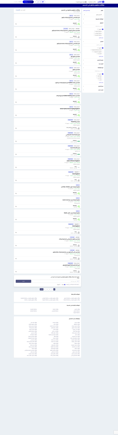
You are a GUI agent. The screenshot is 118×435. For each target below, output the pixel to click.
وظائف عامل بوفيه (54, 345)
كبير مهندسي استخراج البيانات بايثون (71, 17)
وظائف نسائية (34, 348)
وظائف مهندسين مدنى (75, 355)
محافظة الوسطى (55, 311)
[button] (91, 2)
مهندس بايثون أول (75, 56)
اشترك (23, 281)
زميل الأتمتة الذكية (75, 147)
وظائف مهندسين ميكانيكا (53, 334)
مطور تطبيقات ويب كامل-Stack (72, 213)
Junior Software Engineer (73, 161)
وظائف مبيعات (55, 338)
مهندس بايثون (76, 69)
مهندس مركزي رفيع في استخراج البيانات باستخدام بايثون (66, 30)
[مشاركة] (16, 24)
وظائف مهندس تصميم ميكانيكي (31, 350)
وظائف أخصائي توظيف (75, 341)
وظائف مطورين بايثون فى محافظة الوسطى (50, 298)
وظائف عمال (77, 334)
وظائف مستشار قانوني (32, 331)
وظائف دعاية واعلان (54, 327)
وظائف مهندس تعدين (76, 353)
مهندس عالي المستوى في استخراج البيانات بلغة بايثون (66, 252)
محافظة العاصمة (33, 309)
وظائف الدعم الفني (54, 352)
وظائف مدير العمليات (76, 346)
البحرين (16, 1)
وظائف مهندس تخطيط (32, 336)
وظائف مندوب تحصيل (33, 343)
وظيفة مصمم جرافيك (33, 326)
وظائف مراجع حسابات (76, 333)
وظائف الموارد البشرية (75, 339)
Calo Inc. (75, 140)
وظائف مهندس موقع (54, 350)
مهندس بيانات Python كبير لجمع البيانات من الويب (67, 82)
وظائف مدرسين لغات (76, 350)
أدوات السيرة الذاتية (81, 2)
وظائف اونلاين (55, 343)
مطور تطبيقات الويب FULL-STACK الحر (70, 187)
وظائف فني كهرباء (76, 329)
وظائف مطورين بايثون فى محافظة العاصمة (29, 298)
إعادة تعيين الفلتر (86, 10)
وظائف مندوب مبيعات (76, 326)
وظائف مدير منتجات (54, 339)
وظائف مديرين (77, 322)
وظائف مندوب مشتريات (75, 345)
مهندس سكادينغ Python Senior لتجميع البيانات (68, 95)
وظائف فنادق (55, 329)
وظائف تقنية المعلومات (32, 338)
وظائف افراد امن (34, 322)
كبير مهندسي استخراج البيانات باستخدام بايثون (68, 43)
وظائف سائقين (77, 343)
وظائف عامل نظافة (54, 333)
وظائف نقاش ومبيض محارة (32, 341)
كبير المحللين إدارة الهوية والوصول (71, 265)
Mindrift (75, 23)
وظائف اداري (56, 324)
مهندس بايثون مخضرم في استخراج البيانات (69, 239)
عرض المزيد (101, 37)
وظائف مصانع (77, 348)
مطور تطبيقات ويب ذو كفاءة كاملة (71, 200)
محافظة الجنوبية (77, 312)
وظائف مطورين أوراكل (33, 324)
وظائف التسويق (77, 324)
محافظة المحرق (77, 311)
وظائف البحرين (77, 309)
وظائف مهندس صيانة (33, 346)
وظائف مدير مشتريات (76, 336)
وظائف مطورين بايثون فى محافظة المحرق (72, 298)
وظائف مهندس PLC (54, 355)
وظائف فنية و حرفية (33, 329)
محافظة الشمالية (33, 311)
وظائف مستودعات (33, 334)
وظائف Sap (56, 336)
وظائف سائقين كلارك (54, 353)
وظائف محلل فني (33, 339)
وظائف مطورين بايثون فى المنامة (30, 299)
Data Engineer (76, 174)
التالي (42, 289)
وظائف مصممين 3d (33, 327)
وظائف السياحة (55, 322)
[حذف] (84, 14)
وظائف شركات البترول (76, 327)
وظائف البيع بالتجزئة (54, 348)
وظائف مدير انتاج (34, 352)
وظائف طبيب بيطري (76, 352)
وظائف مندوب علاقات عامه (32, 355)
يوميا (63, 284)
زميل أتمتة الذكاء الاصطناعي (73, 134)
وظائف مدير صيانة (33, 345)
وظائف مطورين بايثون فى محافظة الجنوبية (50, 299)
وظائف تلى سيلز (55, 331)
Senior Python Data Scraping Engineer (70, 108)
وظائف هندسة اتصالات (54, 326)
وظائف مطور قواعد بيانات (75, 338)
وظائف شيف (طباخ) (54, 346)
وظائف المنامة (55, 309)
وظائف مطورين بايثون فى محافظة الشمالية (72, 299)
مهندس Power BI (75, 121)
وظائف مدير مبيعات (54, 341)
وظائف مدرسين (34, 333)
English (20, 1)
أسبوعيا (58, 284)
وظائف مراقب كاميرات (33, 353)
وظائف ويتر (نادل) (76, 331)
